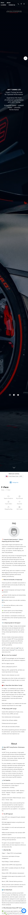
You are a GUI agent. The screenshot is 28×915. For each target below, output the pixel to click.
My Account (19, 498)
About (8, 2)
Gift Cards (19, 509)
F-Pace (8, 490)
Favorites (19, 503)
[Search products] (25, 58)
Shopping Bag (8, 509)
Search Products (8, 498)
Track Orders (8, 503)
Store (2, 490)
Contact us (12, 5)
